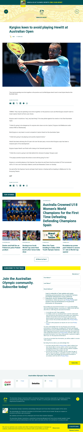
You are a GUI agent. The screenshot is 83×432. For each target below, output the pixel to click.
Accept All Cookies (74, 426)
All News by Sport (41, 259)
